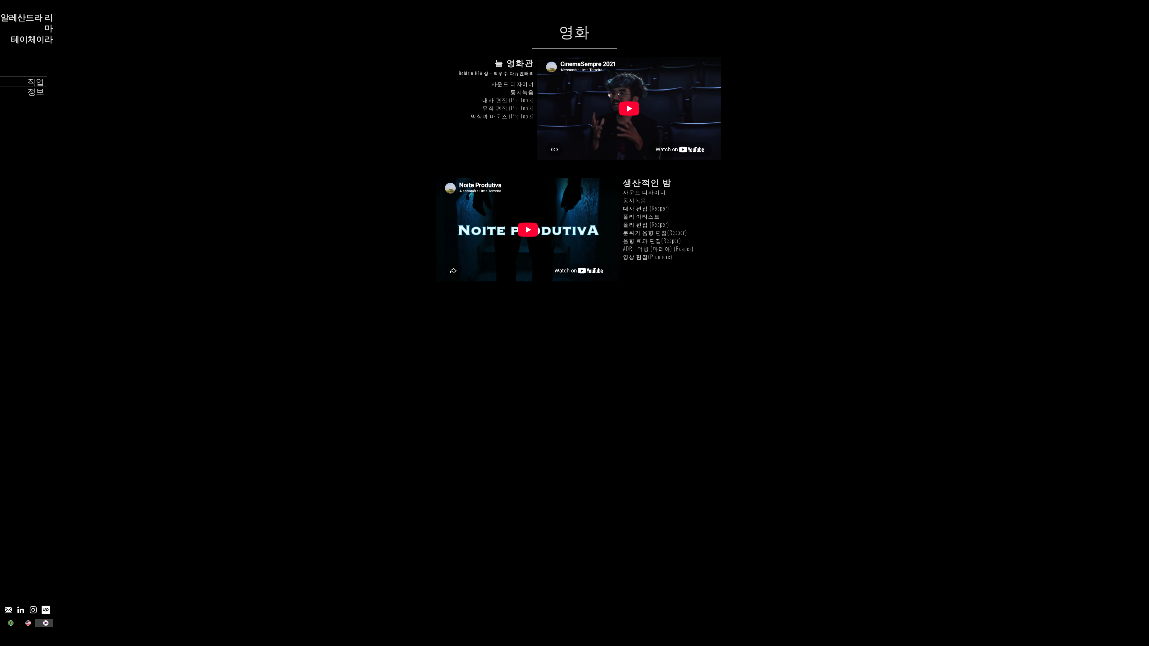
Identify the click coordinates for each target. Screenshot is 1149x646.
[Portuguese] (9, 623)
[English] (26, 623)
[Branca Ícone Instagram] (33, 610)
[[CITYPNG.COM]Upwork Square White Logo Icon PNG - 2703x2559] (46, 610)
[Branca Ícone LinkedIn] (20, 610)
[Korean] (44, 623)
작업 (36, 81)
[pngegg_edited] (8, 610)
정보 (36, 91)
